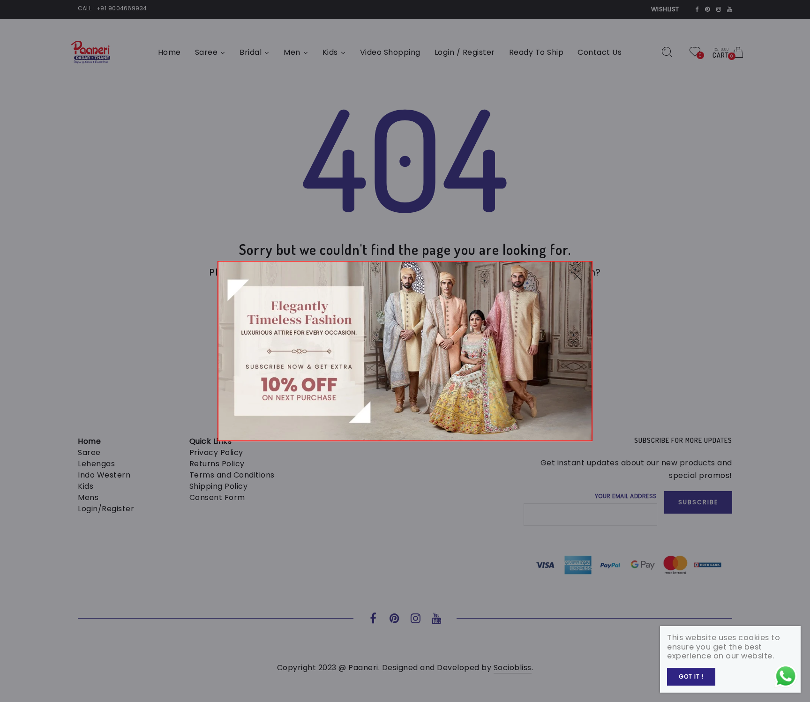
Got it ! (691, 676)
